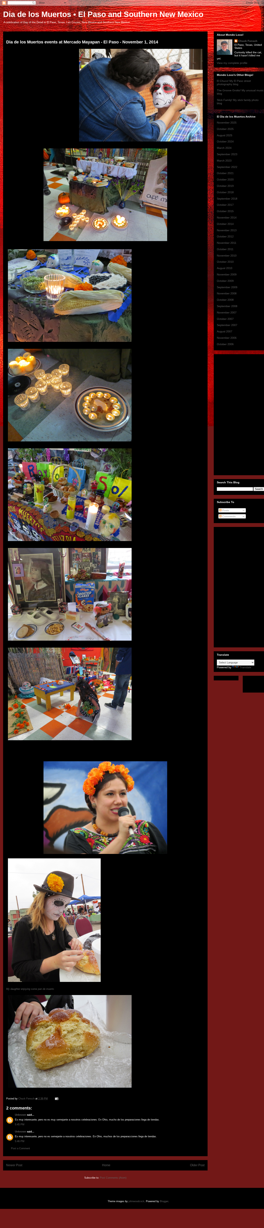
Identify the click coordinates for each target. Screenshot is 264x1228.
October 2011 (225, 249)
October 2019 (225, 185)
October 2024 (225, 141)
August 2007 (224, 331)
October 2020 (225, 179)
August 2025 (224, 135)
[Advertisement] (232, 414)
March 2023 (224, 160)
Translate (245, 667)
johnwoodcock (136, 1201)
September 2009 (227, 287)
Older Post (197, 1165)
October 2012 (225, 236)
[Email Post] (56, 1098)
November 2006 (227, 337)
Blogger (164, 1201)
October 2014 (225, 223)
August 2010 (224, 268)
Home (106, 1165)
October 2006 (225, 344)
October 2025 (225, 128)
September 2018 (227, 198)
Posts (225, 510)
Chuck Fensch (247, 40)
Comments (228, 516)
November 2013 (227, 230)
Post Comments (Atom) (113, 1177)
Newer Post (14, 1165)
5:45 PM (19, 1124)
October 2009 (225, 280)
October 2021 (225, 173)
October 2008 (225, 299)
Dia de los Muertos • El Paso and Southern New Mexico (103, 14)
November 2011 (226, 242)
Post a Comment (20, 1148)
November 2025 (227, 122)
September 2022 (227, 167)
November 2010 (227, 255)
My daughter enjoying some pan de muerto (30, 988)
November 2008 (227, 293)
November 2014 (227, 217)
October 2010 (225, 261)
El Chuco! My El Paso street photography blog (234, 82)
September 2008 (227, 306)
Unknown (20, 1114)
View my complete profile (232, 62)
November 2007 (227, 312)
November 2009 (227, 274)
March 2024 (224, 147)
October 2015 (225, 211)
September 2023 (227, 154)
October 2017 (225, 204)
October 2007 (225, 318)
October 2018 (225, 192)
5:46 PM (19, 1141)
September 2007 (227, 325)
